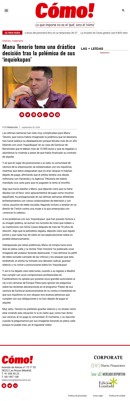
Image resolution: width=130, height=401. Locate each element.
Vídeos (6, 41)
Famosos (17, 41)
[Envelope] (15, 385)
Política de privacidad (77, 396)
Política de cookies (117, 396)
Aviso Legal (98, 396)
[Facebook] (4, 385)
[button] (6, 10)
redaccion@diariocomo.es (16, 380)
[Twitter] (9, 385)
